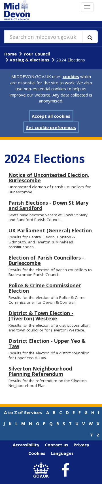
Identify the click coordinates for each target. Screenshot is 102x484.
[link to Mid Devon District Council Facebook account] (65, 470)
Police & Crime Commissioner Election (44, 288)
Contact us (56, 444)
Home (10, 54)
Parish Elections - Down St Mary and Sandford (48, 205)
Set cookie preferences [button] (51, 127)
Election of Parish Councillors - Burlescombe (46, 260)
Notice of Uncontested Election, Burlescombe (48, 178)
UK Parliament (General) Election (50, 230)
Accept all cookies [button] (51, 116)
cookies (71, 76)
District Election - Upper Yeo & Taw (47, 343)
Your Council (36, 54)
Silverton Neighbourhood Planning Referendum (40, 371)
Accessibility (26, 444)
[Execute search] (90, 36)
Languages (62, 453)
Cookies (36, 453)
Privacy (81, 444)
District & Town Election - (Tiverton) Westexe (40, 316)
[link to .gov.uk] (42, 470)
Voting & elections (29, 60)
